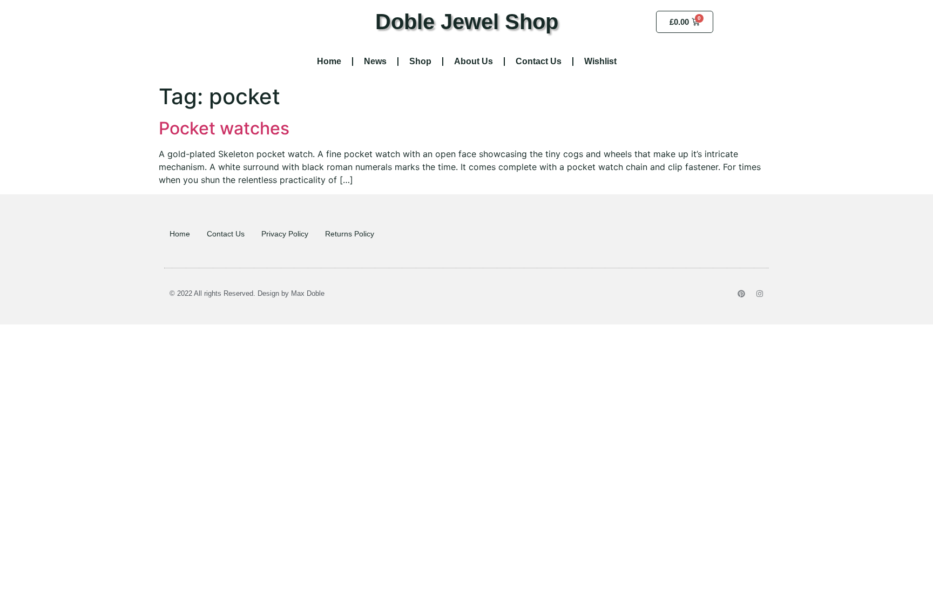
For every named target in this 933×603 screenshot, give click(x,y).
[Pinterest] (741, 293)
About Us (473, 61)
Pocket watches (224, 128)
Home (329, 61)
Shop (420, 61)
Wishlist (600, 61)
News (375, 61)
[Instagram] (759, 293)
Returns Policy (349, 233)
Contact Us (539, 61)
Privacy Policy (284, 233)
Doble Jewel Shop (466, 21)
